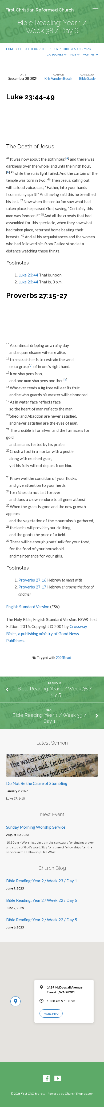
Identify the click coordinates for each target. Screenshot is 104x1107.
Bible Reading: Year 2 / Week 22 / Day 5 (41, 919)
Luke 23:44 (28, 274)
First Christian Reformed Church (40, 10)
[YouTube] (57, 1078)
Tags (73, 54)
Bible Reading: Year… (77, 48)
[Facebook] (46, 1078)
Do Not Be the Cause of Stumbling (36, 783)
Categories (55, 54)
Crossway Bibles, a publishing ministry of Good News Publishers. (46, 633)
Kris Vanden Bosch (58, 78)
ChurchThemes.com (79, 1093)
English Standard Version (27, 606)
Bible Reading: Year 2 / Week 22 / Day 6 (41, 900)
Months (89, 54)
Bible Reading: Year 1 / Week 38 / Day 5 (55, 691)
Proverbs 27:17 (32, 586)
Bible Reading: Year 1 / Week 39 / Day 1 (49, 718)
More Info (50, 1013)
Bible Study (50, 48)
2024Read (63, 657)
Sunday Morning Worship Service (35, 827)
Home (10, 48)
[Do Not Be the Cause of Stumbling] (52, 773)
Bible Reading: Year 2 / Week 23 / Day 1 (41, 880)
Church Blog (28, 48)
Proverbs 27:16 (32, 580)
